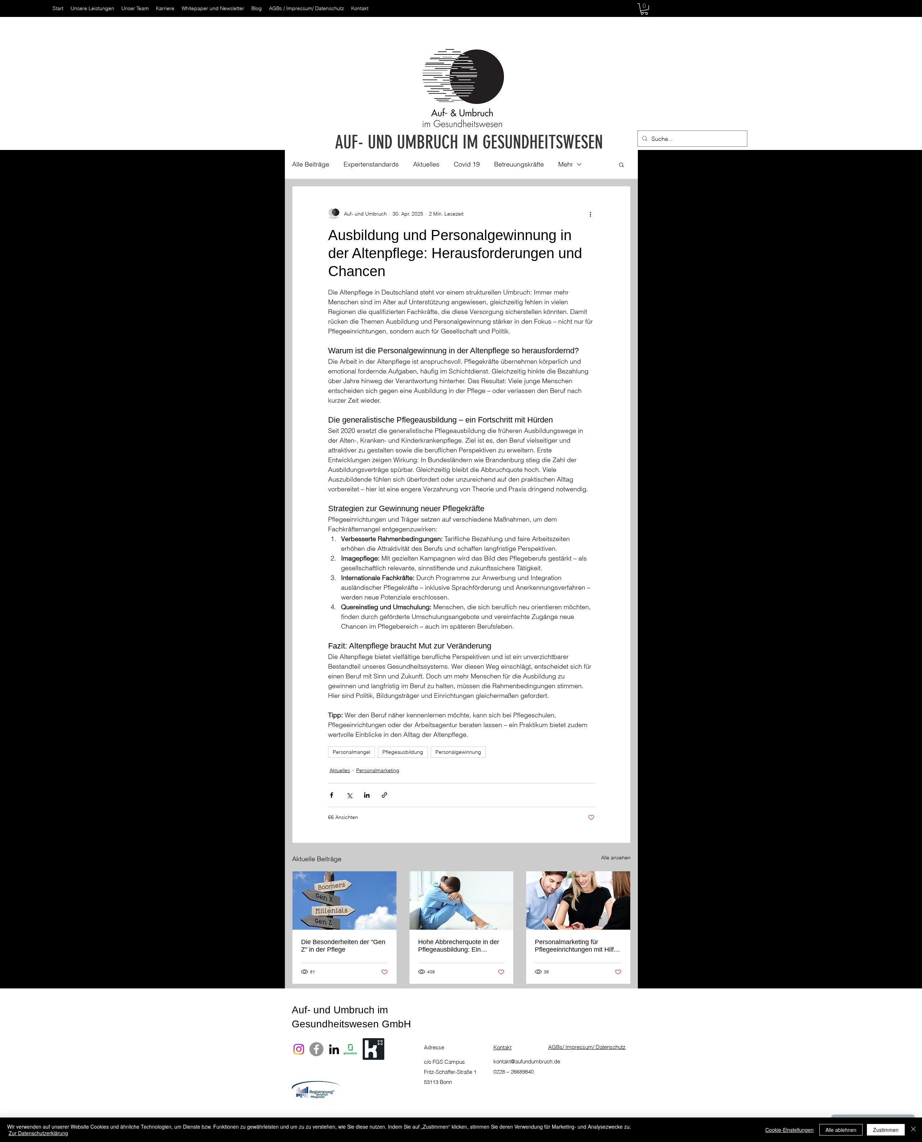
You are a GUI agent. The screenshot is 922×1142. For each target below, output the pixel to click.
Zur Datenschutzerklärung (38, 1133)
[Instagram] (299, 1049)
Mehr (565, 164)
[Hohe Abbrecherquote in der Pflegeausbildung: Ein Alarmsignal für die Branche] (461, 900)
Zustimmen (886, 1129)
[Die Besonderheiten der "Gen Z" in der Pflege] (344, 900)
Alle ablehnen (840, 1129)
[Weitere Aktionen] (590, 213)
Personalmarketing (377, 770)
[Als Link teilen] (384, 795)
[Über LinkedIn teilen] (366, 795)
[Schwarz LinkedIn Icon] (334, 1049)
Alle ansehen (616, 857)
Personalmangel (351, 752)
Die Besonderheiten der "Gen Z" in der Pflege (343, 945)
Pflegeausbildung (402, 752)
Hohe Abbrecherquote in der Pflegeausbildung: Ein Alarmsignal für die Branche (458, 945)
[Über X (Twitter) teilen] (349, 795)
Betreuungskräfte (519, 164)
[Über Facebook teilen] (331, 795)
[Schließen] (913, 1129)
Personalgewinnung (458, 752)
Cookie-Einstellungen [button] (789, 1129)
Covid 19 (467, 164)
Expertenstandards (371, 164)
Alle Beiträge (310, 164)
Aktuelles (426, 164)
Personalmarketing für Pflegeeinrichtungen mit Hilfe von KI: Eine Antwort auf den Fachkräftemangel (576, 945)
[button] (644, 9)
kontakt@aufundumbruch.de (526, 1061)
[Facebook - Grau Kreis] (316, 1049)
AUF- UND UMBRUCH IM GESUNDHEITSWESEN (469, 142)
